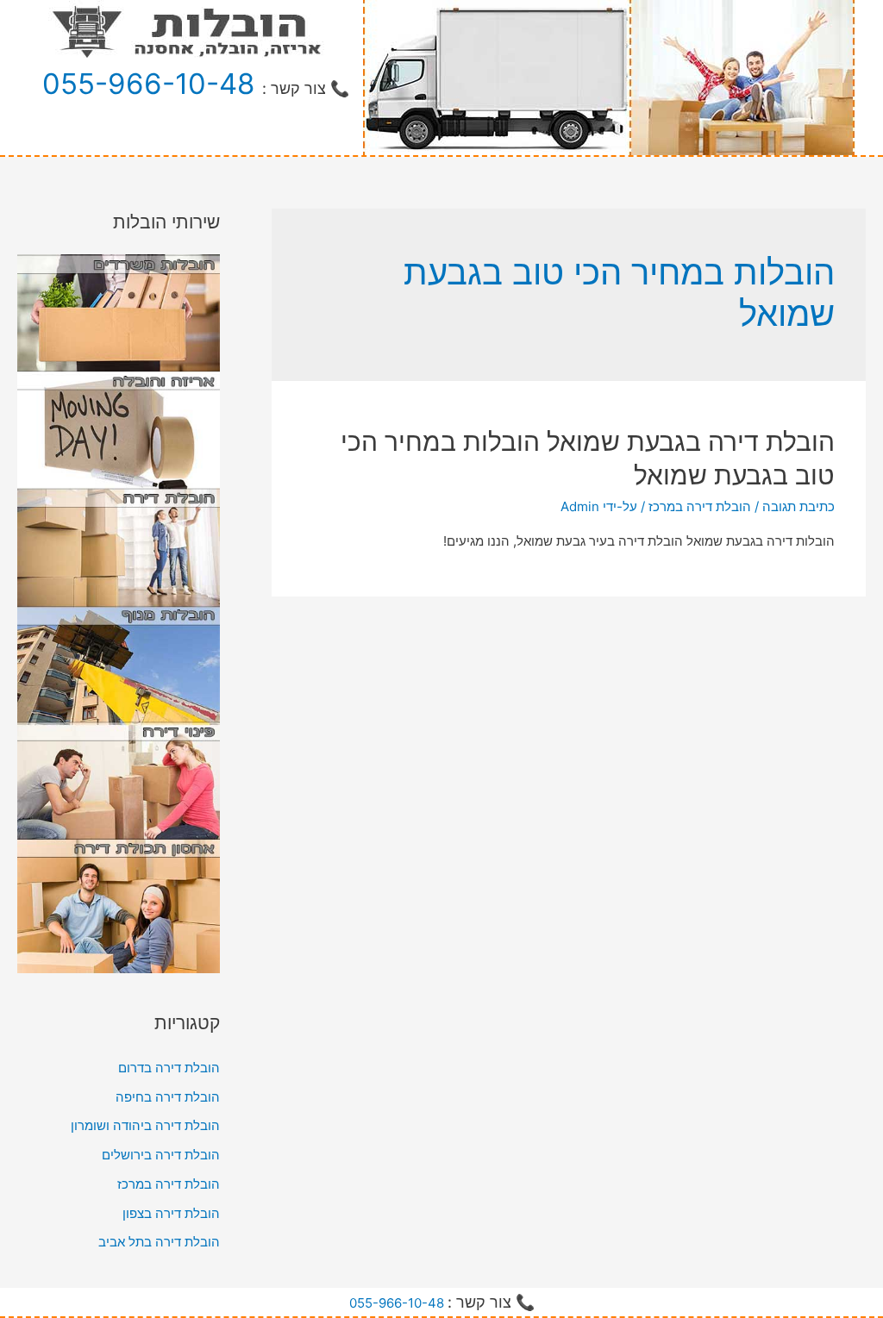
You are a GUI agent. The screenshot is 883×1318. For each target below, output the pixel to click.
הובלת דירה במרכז (699, 506)
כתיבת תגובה (798, 506)
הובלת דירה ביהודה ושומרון (145, 1125)
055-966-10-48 (148, 83)
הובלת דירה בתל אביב (159, 1242)
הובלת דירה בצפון (171, 1213)
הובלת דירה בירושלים (161, 1154)
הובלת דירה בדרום (169, 1067)
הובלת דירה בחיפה (168, 1097)
